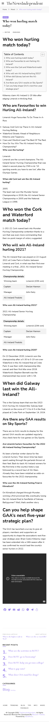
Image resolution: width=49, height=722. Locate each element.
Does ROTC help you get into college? (26, 662)
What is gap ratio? (16, 668)
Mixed (5, 17)
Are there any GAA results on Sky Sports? (24, 82)
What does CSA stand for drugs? (23, 674)
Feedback (24, 708)
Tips (29, 705)
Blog (6, 689)
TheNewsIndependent (24, 3)
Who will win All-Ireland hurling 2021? (23, 73)
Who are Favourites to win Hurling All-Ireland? (23, 63)
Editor (7, 32)
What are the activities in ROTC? (23, 650)
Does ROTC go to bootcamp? (22, 656)
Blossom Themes (38, 715)
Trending (12, 690)
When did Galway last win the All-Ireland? (21, 78)
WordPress (29, 716)
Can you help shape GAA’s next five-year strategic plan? (24, 87)
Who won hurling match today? (20, 58)
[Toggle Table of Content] (41, 54)
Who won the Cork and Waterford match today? (24, 69)
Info (35, 705)
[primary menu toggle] (3, 3)
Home (5, 705)
